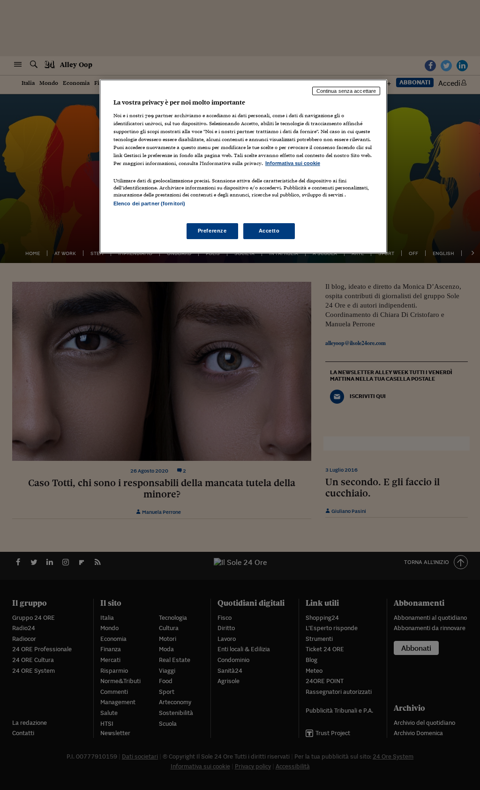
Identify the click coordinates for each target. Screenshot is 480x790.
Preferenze (212, 230)
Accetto (269, 230)
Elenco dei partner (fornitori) (149, 203)
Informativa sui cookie (292, 163)
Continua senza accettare (346, 91)
